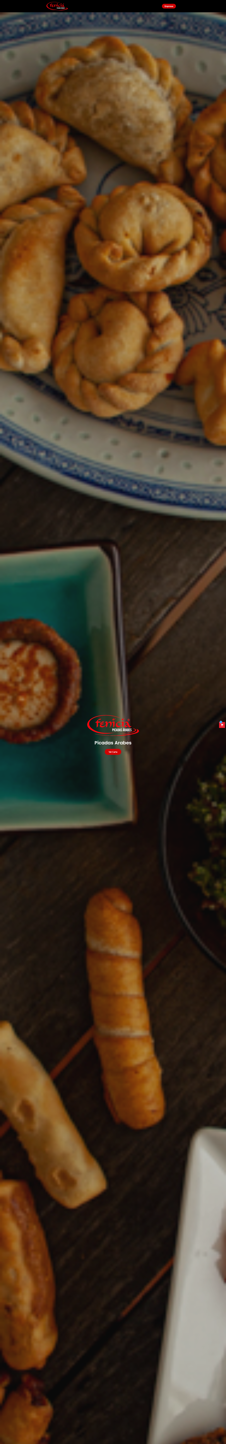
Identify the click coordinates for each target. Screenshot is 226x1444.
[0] (222, 725)
